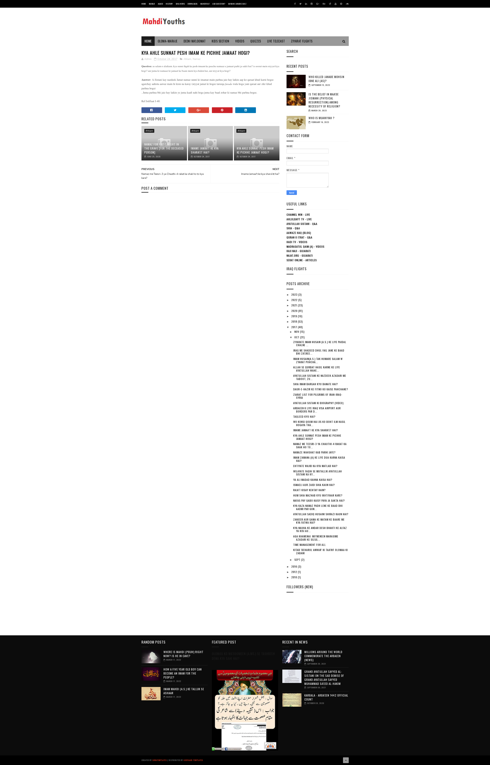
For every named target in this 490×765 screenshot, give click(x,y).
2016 (294, 566)
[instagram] (311, 4)
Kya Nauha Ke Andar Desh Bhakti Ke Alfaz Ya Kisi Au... (320, 529)
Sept (297, 559)
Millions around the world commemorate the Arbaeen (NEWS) (323, 656)
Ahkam (187, 59)
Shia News (180, 3)
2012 (294, 572)
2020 (294, 311)
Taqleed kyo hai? (304, 416)
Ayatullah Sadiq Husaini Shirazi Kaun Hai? (320, 514)
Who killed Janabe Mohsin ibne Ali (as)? (326, 79)
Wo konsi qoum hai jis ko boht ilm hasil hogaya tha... (319, 423)
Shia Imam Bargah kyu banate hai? (315, 384)
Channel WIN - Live (298, 214)
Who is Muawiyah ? (322, 118)
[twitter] (300, 4)
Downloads (193, 3)
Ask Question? (218, 3)
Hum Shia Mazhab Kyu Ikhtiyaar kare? (317, 495)
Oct (297, 337)
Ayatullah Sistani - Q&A (302, 224)
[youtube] (335, 4)
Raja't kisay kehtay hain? (309, 490)
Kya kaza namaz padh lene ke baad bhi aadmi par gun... (318, 507)
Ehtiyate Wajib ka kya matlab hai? (315, 466)
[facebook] (295, 4)
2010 (294, 577)
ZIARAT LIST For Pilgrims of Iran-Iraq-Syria (317, 396)
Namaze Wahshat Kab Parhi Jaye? (314, 452)
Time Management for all (309, 545)
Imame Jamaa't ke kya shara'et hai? (205, 150)
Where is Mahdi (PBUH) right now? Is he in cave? (183, 654)
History (169, 3)
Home (143, 3)
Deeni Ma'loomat (195, 41)
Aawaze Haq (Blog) (299, 233)
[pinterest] (341, 4)
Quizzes (255, 41)
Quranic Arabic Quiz (237, 3)
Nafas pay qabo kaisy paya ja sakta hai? (319, 500)
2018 (294, 321)
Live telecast (276, 41)
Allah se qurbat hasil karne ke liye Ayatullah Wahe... (316, 368)
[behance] (324, 4)
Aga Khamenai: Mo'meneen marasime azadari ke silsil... (315, 537)
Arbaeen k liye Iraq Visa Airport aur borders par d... (317, 409)
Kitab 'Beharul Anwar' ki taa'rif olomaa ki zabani (320, 551)
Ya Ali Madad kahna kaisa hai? (312, 480)
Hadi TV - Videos (297, 242)
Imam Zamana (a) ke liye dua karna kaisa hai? (319, 459)
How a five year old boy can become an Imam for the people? (182, 673)
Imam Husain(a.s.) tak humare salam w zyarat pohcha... (318, 360)
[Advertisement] (210, 206)
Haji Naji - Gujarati (299, 251)
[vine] (330, 4)
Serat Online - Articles (302, 260)
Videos (239, 41)
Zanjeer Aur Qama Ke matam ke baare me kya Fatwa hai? (319, 521)
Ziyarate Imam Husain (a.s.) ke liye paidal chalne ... (319, 343)
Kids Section (220, 41)
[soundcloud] (347, 4)
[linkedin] (306, 4)
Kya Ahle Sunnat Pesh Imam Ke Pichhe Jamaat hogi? (255, 150)
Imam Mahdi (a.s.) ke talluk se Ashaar (183, 691)
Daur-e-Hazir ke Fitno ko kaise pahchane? (320, 389)
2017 (294, 327)
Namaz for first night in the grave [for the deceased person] (164, 148)
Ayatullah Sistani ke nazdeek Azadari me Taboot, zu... (319, 377)
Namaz (196, 59)
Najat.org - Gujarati (300, 255)
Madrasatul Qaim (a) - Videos (305, 246)
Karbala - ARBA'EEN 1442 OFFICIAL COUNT (326, 697)
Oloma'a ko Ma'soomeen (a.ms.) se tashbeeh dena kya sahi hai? (243, 656)
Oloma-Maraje (167, 41)
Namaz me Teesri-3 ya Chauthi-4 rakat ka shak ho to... (320, 445)
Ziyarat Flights (302, 41)
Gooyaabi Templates (193, 760)
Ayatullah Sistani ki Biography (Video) (318, 403)
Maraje (152, 3)
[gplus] (317, 4)
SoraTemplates (159, 760)
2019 (294, 316)
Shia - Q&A (293, 228)
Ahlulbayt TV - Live (299, 219)
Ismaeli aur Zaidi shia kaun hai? (314, 485)
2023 (294, 294)
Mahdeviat (205, 3)
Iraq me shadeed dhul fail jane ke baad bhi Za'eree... (318, 352)
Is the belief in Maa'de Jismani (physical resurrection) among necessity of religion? (324, 100)
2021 (294, 305)
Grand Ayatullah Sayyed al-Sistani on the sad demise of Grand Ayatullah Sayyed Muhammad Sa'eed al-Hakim (324, 677)
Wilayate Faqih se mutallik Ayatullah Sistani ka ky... (317, 472)
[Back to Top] (346, 760)
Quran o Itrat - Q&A (299, 237)
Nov (297, 332)
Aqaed (160, 3)
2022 (294, 300)
